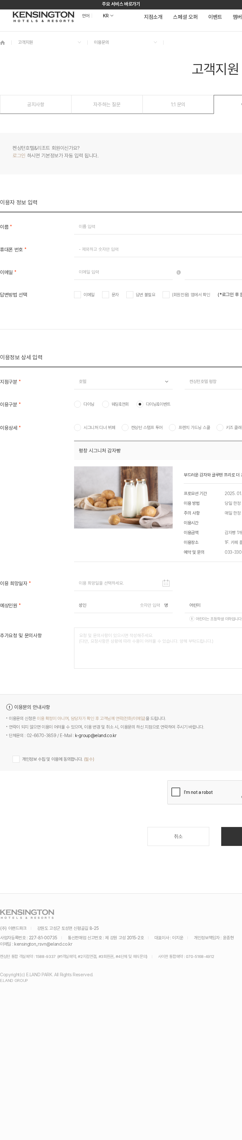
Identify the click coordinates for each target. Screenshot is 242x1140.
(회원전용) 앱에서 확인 (191, 294)
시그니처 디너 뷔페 (99, 427)
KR (105, 16)
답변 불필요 (145, 294)
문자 (115, 294)
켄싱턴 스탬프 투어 (147, 427)
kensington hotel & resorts (43, 16)
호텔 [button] (82, 381)
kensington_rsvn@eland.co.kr (43, 944)
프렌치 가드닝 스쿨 (194, 427)
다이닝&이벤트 (158, 404)
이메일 (89, 294)
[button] (36, 104)
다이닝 (89, 404)
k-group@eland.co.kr (95, 735)
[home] (2, 42)
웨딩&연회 (120, 404)
